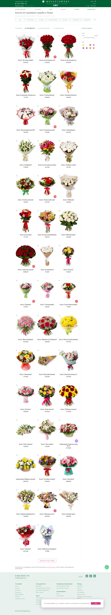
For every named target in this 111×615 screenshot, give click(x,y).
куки (56, 603)
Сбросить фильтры (87, 28)
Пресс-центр (39, 592)
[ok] (90, 576)
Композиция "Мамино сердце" (26, 479)
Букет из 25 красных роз (68, 60)
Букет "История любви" (25, 60)
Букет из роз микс (26, 234)
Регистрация (60, 595)
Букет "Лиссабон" (68, 479)
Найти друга (39, 598)
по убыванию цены (59, 28)
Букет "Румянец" (25, 304)
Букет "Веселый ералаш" (47, 374)
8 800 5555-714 (22, 576)
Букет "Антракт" (25, 409)
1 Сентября (37, 9)
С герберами (75, 19)
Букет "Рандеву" (25, 549)
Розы (50, 9)
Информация (91, 9)
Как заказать (80, 592)
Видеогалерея (19, 594)
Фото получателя (41, 604)
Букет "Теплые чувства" (26, 200)
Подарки (63, 9)
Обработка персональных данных (84, 597)
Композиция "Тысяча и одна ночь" (69, 444)
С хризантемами (52, 19)
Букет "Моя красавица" (25, 339)
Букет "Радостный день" (47, 200)
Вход (57, 593)
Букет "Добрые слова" (68, 165)
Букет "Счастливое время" (68, 304)
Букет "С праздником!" (47, 95)
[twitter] (94, 576)
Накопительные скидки (63, 586)
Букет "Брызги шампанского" (25, 514)
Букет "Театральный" (47, 304)
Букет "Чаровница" (26, 374)
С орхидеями (86, 19)
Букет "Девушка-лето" (47, 514)
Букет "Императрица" (69, 234)
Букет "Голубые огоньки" (47, 479)
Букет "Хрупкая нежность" (68, 374)
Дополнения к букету (62, 588)
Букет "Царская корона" (26, 269)
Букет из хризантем (47, 269)
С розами (41, 19)
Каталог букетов (20, 9)
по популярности (30, 28)
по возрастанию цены (44, 28)
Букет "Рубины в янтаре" (69, 409)
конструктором (50, 567)
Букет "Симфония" (26, 165)
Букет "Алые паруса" (47, 409)
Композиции (30, 19)
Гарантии (79, 590)
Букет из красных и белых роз (25, 95)
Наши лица (18, 592)
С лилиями (64, 19)
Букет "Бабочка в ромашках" (47, 549)
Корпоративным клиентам (43, 588)
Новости (17, 596)
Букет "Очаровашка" (68, 130)
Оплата (79, 588)
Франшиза (39, 586)
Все (20, 19)
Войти (92, 1)
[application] (80, 576)
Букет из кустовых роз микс (47, 165)
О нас (16, 586)
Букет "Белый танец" (68, 514)
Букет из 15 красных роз (47, 60)
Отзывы (76, 9)
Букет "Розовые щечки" (47, 130)
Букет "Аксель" (68, 269)
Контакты (17, 590)
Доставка (80, 586)
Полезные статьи (20, 598)
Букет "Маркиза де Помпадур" (47, 339)
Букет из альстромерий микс (47, 234)
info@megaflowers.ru (21, 578)
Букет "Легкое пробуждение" (68, 339)
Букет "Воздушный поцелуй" (26, 130)
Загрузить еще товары (47, 560)
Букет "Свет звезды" (26, 444)
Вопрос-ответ (81, 594)
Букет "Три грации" (47, 444)
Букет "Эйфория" (68, 200)
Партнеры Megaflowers (42, 590)
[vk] (86, 576)
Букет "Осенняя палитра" (68, 95)
